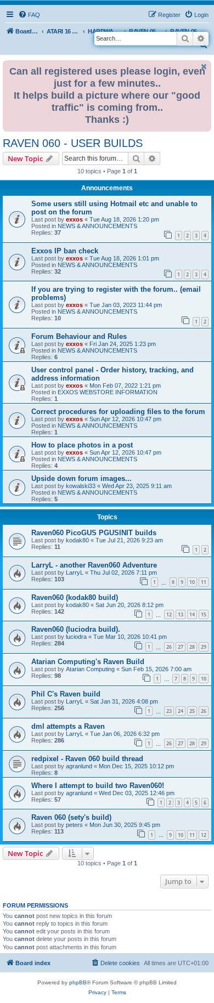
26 (169, 646)
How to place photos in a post (82, 445)
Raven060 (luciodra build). (75, 629)
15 (203, 614)
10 (192, 582)
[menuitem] (29, 14)
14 (192, 614)
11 (203, 582)
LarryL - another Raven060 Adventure (94, 565)
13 (180, 614)
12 (169, 614)
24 (180, 711)
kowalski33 (80, 486)
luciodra (76, 636)
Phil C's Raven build (65, 694)
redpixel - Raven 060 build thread (87, 759)
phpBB (78, 982)
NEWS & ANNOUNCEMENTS (97, 226)
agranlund (79, 766)
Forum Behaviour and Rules (79, 336)
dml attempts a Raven (68, 726)
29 (203, 646)
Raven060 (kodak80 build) (74, 597)
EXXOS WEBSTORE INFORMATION (107, 392)
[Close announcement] (204, 67)
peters (74, 824)
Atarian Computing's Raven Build (87, 662)
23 (169, 711)
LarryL (74, 572)
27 (180, 646)
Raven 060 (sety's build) (71, 817)
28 (192, 646)
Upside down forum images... (81, 478)
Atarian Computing (90, 669)
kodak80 (77, 540)
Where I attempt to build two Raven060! (97, 785)
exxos (74, 219)
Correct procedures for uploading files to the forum (118, 411)
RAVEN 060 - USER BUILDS (73, 143)
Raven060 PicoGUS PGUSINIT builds (93, 533)
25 (192, 711)
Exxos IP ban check (64, 251)
